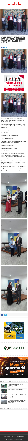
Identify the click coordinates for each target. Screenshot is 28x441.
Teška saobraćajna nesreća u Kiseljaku (15, 389)
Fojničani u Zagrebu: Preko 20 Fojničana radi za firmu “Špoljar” (17, 395)
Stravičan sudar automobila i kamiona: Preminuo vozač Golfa (15, 385)
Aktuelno (12, 45)
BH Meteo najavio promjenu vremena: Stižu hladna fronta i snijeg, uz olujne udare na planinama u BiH (17, 401)
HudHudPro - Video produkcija (17, 436)
